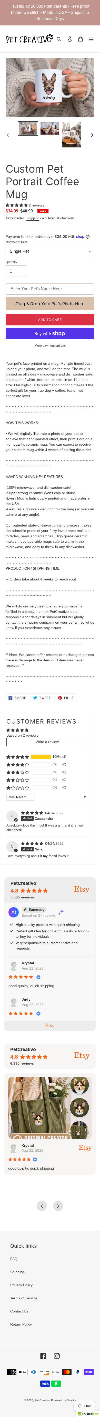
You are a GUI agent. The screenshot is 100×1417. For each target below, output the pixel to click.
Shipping (32, 218)
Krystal (28, 963)
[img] (32, 813)
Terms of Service (23, 1298)
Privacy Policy (21, 1285)
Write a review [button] (47, 742)
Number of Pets (16, 242)
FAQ (13, 1259)
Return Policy (21, 1324)
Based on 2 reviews (22, 735)
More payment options (50, 346)
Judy (26, 999)
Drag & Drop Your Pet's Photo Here (50, 303)
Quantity (11, 262)
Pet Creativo (42, 1400)
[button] (17, 205)
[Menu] (91, 39)
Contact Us (19, 1311)
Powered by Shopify (63, 1400)
